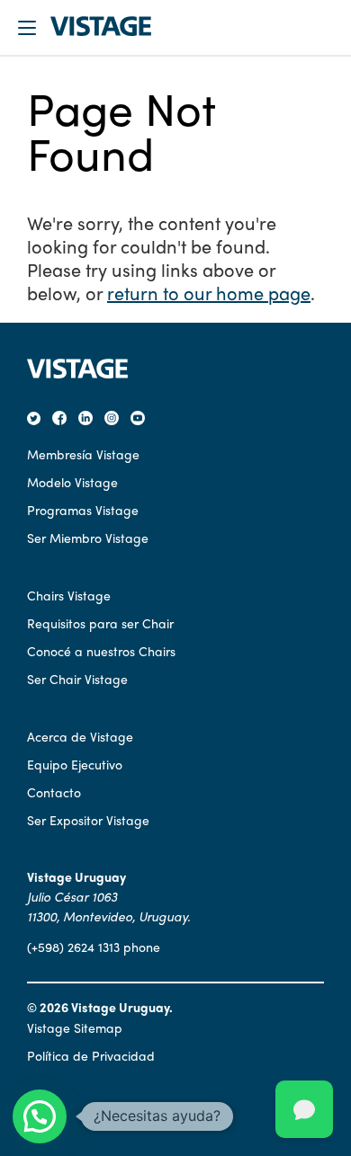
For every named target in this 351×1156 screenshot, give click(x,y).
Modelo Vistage (72, 482)
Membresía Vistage (83, 454)
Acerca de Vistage (80, 736)
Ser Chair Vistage (77, 679)
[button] (40, 1116)
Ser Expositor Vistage (88, 820)
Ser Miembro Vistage (87, 538)
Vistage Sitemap (74, 1027)
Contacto (54, 792)
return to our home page (208, 293)
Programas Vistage (83, 510)
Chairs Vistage (69, 595)
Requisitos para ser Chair (100, 623)
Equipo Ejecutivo (74, 764)
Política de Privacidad (91, 1055)
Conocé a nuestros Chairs (101, 651)
